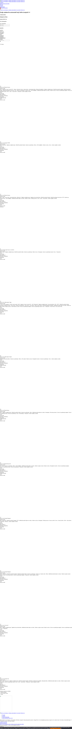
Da (50, 728)
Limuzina (1, 35)
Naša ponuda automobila (4, 3)
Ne (52, 728)
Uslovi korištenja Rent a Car (7, 718)
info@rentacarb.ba (3, 723)
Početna (1, 2)
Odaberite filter (2, 14)
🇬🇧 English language (4, 7)
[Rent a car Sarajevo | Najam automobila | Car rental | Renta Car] (12, 0)
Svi (0, 34)
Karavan (1, 36)
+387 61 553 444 (3, 722)
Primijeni (1, 33)
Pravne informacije (5, 717)
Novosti (1, 4)
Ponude (3, 714)
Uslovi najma (2, 6)
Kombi (1, 39)
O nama (1, 5)
